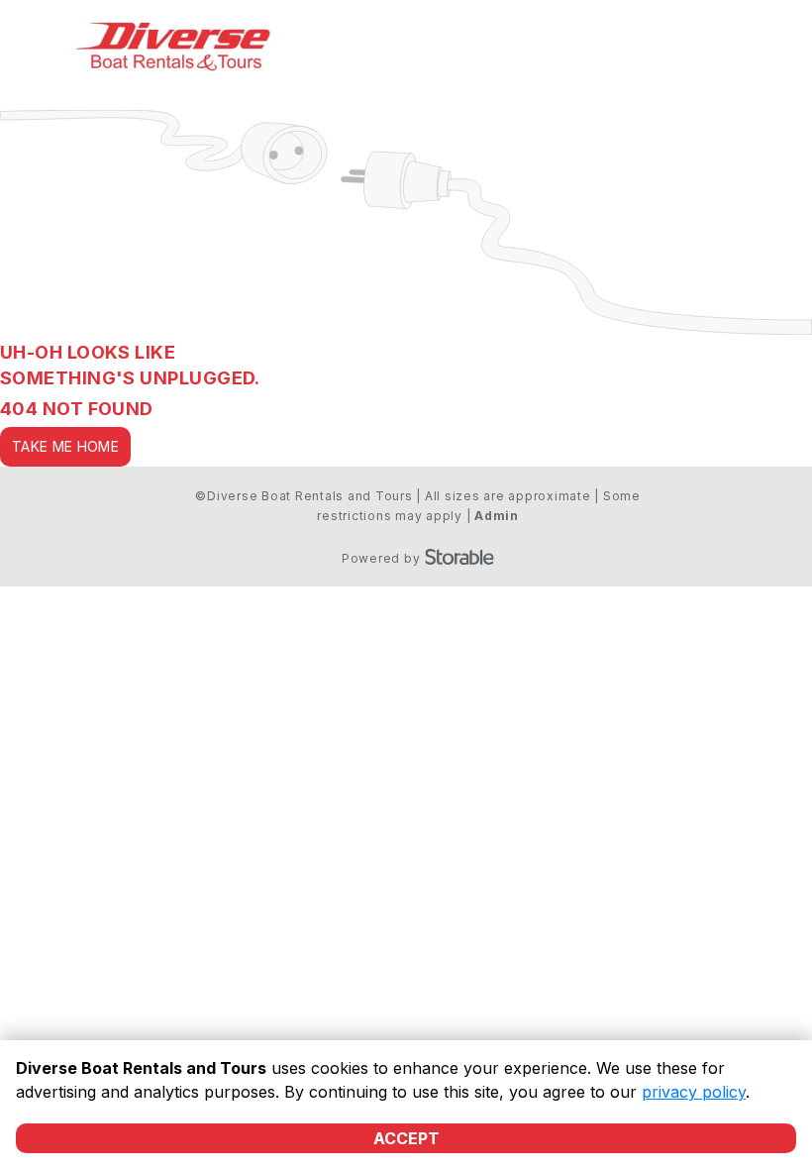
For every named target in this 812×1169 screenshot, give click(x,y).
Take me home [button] (65, 446)
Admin (496, 515)
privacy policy (694, 1092)
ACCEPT (406, 1138)
